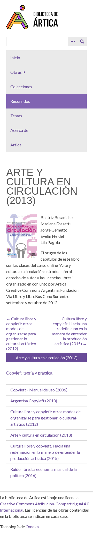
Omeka (32, 526)
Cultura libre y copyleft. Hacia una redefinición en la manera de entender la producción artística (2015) (45, 452)
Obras (16, 72)
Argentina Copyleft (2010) (33, 400)
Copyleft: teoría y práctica (29, 373)
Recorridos (20, 101)
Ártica (15, 144)
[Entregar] (82, 41)
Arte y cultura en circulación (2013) (41, 434)
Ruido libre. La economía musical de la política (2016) (43, 472)
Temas (16, 115)
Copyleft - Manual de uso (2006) (38, 389)
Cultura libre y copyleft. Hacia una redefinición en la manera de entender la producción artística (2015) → (69, 331)
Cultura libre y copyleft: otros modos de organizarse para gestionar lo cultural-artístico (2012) (45, 417)
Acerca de (19, 130)
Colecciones (21, 86)
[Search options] (73, 41)
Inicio (15, 57)
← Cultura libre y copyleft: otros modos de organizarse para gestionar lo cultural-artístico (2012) (21, 333)
